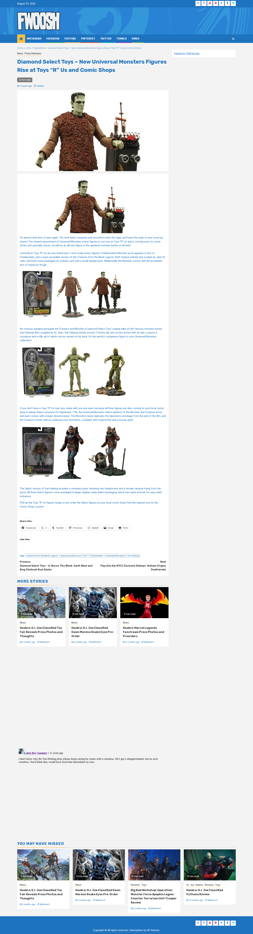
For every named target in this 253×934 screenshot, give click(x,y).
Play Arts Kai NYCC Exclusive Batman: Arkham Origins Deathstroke (133, 565)
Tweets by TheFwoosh (186, 53)
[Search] (233, 38)
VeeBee (40, 86)
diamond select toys (71, 555)
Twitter (105, 38)
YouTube (70, 38)
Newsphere (136, 930)
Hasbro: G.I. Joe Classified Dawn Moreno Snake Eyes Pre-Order (92, 632)
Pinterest (88, 38)
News (20, 53)
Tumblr (121, 38)
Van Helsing (133, 555)
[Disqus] (92, 697)
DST (85, 555)
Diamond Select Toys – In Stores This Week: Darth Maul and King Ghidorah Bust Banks (56, 565)
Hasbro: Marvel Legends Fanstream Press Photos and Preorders (143, 632)
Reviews (135, 885)
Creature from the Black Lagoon (42, 555)
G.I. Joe (190, 885)
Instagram (34, 38)
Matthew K (45, 642)
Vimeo (135, 38)
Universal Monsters (115, 555)
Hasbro (199, 885)
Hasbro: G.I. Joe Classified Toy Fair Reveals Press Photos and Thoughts (41, 632)
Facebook (52, 38)
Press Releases (33, 53)
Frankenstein (96, 555)
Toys (143, 885)
